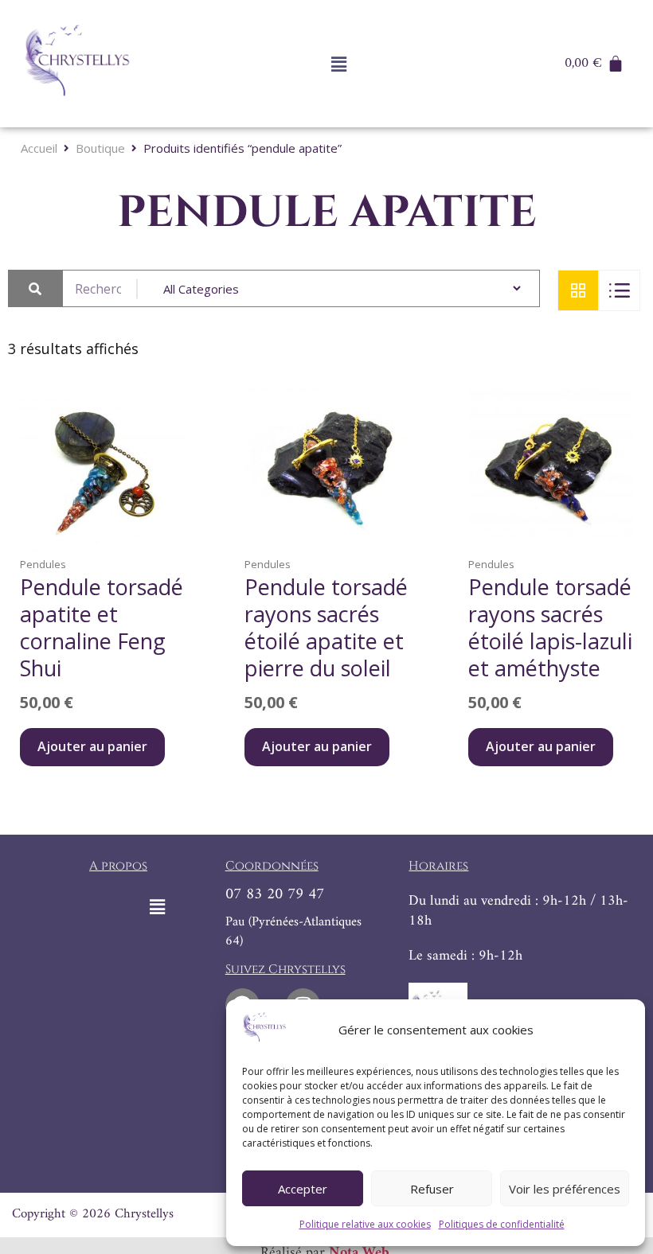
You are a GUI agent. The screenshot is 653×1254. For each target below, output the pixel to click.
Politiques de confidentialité (502, 1224)
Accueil (39, 148)
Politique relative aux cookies (365, 1224)
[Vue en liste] (619, 290)
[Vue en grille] (578, 290)
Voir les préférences (564, 1189)
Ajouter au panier (92, 746)
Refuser (432, 1189)
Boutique (100, 148)
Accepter (302, 1189)
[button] (338, 64)
